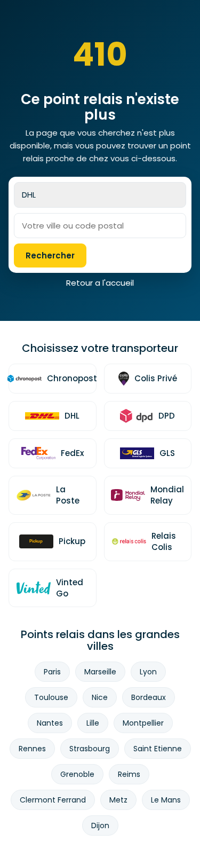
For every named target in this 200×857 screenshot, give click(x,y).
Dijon (100, 825)
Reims (129, 774)
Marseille (100, 671)
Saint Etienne (157, 748)
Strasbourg (89, 748)
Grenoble (77, 774)
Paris (52, 671)
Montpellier (143, 723)
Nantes (50, 723)
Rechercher (50, 255)
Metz (118, 800)
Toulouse (51, 697)
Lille (92, 723)
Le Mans (166, 800)
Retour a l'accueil (100, 282)
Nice (100, 697)
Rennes (32, 748)
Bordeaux (148, 697)
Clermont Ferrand (53, 800)
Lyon (148, 671)
